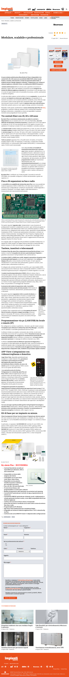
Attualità (8, 12)
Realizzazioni (28, 12)
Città (5, 548)
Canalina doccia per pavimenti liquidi (14, 647)
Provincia (20, 548)
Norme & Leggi (58, 12)
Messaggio (7, 562)
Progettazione (39, 12)
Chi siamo (6, 663)
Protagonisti (23, 15)
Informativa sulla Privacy (13, 588)
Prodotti (17, 12)
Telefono (33, 548)
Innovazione (35, 15)
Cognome (27, 527)
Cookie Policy (64, 669)
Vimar (43, 107)
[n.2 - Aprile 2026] (58, 54)
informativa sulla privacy (25, 580)
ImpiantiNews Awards (55, 18)
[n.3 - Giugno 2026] (52, 54)
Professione (44, 15)
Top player (34, 17)
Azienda (26, 534)
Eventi (27, 17)
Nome (6, 527)
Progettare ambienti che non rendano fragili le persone (17, 626)
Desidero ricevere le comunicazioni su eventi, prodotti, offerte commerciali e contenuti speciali (23, 593)
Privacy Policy (56, 669)
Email (6, 534)
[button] (66, 9)
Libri (45, 17)
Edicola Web (58, 62)
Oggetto (6, 555)
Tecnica (47, 12)
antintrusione (7, 517)
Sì (5, 543)
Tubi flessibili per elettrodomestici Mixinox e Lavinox (51, 626)
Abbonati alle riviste (14, 663)
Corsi (41, 17)
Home (2, 20)
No (6, 545)
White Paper (19, 17)
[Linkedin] (17, 666)
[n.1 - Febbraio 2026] (65, 54)
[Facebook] (5, 666)
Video (12, 17)
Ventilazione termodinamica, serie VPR (50, 647)
